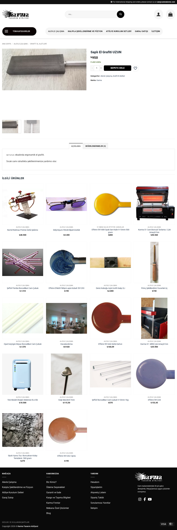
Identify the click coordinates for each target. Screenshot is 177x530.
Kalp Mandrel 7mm (66, 400)
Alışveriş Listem (98, 492)
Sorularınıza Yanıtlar (100, 503)
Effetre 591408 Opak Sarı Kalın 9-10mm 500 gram (110, 231)
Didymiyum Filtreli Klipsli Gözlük (66, 230)
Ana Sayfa (6, 44)
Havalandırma (66, 344)
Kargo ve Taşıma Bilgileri (58, 497)
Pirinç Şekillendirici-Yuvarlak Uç (154, 288)
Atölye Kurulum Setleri (118, 31)
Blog (48, 513)
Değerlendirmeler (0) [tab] (95, 146)
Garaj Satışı (141, 31)
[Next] (81, 83)
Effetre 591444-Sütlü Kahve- (110, 344)
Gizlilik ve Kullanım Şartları (15, 522)
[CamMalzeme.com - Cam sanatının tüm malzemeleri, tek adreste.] (16, 14)
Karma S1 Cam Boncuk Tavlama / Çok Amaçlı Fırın (154, 231)
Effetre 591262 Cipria (66, 456)
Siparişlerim (96, 487)
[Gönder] (120, 14)
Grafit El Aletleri (38, 44)
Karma (99, 80)
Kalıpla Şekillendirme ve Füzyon (85, 31)
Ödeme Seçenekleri (55, 487)
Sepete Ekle (117, 68)
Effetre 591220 (154, 400)
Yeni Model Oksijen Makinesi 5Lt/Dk (22, 400)
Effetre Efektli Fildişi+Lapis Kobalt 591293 (66, 288)
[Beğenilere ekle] (135, 68)
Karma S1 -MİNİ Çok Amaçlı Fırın (154, 344)
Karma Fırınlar (53, 503)
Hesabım (95, 482)
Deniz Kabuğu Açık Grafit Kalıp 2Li (110, 288)
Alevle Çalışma (56, 31)
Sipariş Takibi (97, 497)
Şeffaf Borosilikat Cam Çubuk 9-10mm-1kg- (110, 400)
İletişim (156, 31)
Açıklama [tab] (76, 146)
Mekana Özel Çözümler (57, 508)
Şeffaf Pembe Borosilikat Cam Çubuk (22, 288)
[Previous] (7, 83)
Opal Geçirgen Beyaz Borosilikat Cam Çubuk (22, 344)
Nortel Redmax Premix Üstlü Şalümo (22, 230)
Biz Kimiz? (51, 482)
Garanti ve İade (53, 492)
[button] (158, 14)
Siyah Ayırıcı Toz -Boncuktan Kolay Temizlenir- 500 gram (22, 457)
